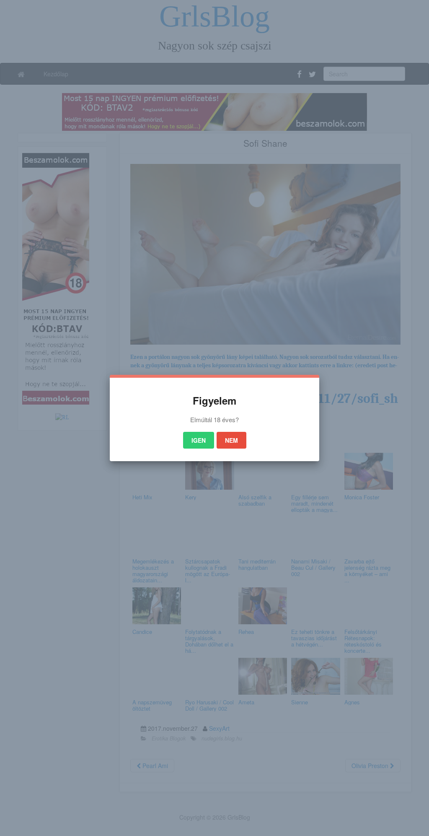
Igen (198, 440)
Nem (231, 440)
